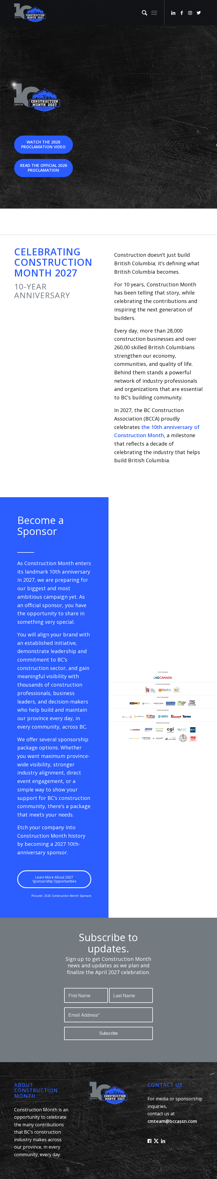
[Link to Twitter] (198, 12)
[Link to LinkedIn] (173, 12)
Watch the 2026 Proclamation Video (43, 144)
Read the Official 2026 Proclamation (43, 168)
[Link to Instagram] (190, 12)
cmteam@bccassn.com (172, 1121)
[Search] (141, 12)
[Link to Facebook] (181, 12)
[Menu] (154, 12)
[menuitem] (141, 12)
